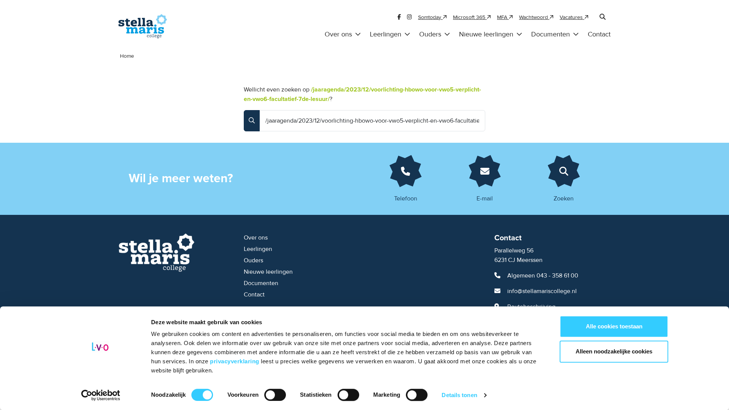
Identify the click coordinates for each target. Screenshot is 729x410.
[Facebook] (399, 17)
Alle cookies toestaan (614, 326)
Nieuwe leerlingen (486, 34)
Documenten (550, 34)
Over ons (338, 34)
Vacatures (572, 17)
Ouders (430, 34)
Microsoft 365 (470, 17)
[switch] (275, 395)
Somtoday (430, 17)
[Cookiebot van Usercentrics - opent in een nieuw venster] (101, 395)
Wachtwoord (534, 17)
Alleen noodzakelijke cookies (614, 351)
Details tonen (459, 395)
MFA (503, 17)
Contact (599, 34)
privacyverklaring (235, 361)
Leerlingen (385, 34)
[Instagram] (409, 17)
